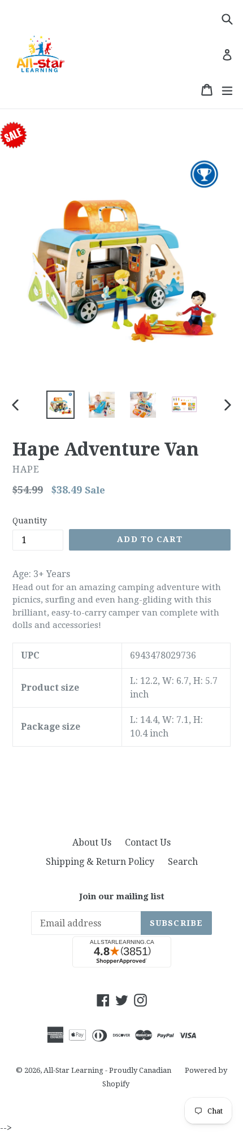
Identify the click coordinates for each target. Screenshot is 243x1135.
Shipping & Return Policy (100, 861)
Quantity (29, 520)
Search (183, 861)
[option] (60, 405)
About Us (91, 842)
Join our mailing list (121, 896)
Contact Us (148, 842)
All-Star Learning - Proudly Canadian (107, 1070)
